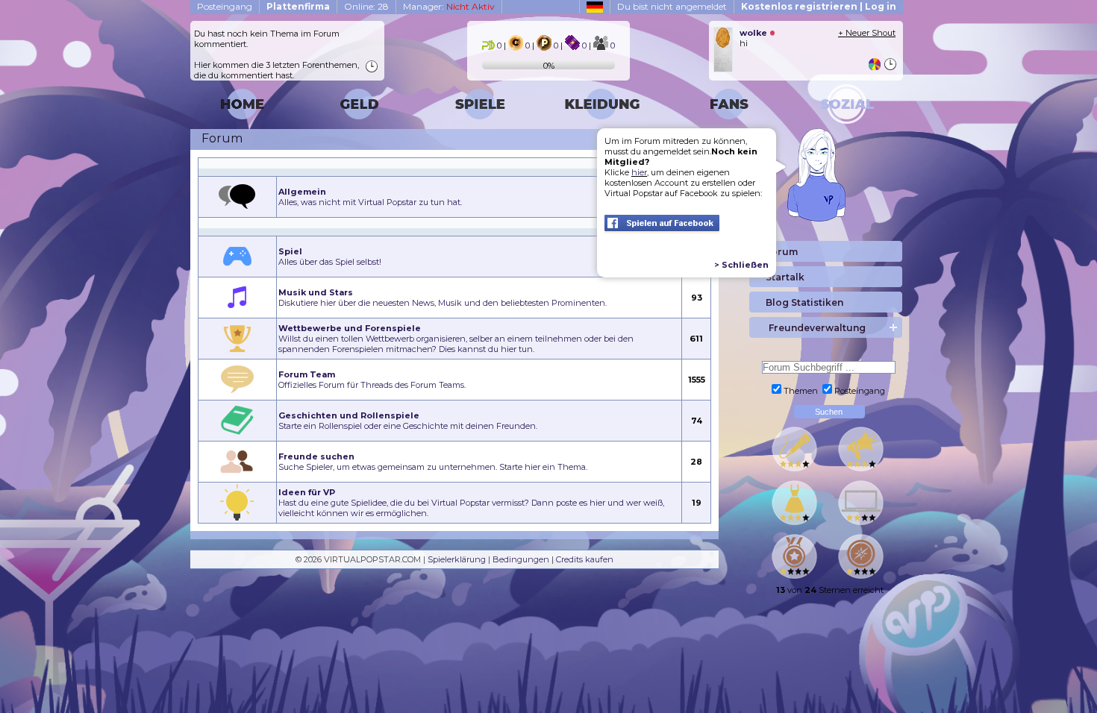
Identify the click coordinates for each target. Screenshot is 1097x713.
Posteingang (224, 6)
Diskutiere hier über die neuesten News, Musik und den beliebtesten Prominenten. (442, 297)
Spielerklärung (457, 559)
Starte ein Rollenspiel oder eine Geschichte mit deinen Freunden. (407, 420)
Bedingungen (521, 559)
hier (639, 172)
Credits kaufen (584, 559)
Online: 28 (366, 6)
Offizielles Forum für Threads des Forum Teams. (372, 379)
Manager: (449, 6)
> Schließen (741, 265)
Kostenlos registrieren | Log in (818, 6)
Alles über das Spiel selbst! (329, 256)
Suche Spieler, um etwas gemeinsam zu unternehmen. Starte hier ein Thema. (432, 461)
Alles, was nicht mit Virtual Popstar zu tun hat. (370, 196)
